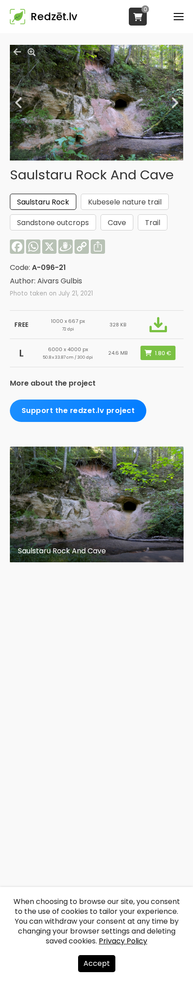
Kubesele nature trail (125, 202)
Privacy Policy (123, 941)
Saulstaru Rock (43, 202)
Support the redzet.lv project (78, 410)
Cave (117, 222)
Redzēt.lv (54, 16)
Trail (152, 222)
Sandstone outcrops (53, 222)
